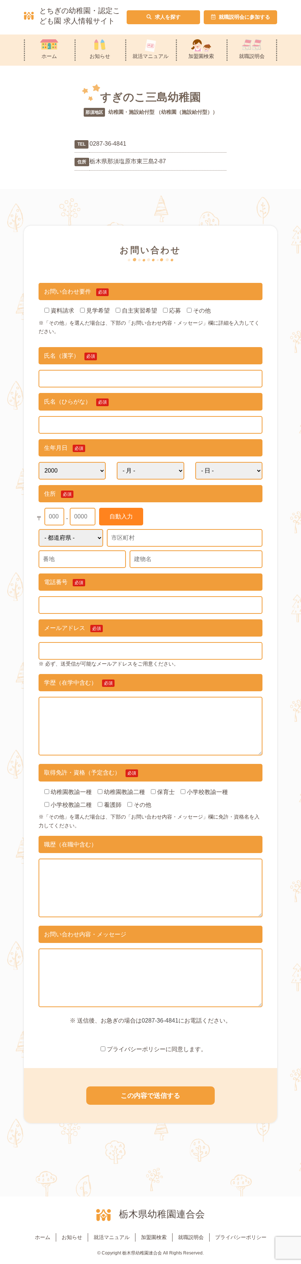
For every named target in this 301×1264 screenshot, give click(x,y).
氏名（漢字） (69, 356)
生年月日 (63, 448)
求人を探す (167, 17)
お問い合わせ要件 (75, 291)
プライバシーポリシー (240, 1237)
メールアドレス (72, 628)
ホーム (49, 56)
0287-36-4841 (160, 1020)
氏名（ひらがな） (75, 401)
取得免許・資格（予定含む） (90, 772)
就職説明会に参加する (243, 17)
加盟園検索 (201, 56)
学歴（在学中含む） (78, 683)
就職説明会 (252, 56)
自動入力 (121, 516)
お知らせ (100, 56)
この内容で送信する (150, 1095)
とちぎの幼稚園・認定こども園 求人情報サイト (79, 16)
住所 (58, 494)
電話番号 (63, 582)
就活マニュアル (150, 56)
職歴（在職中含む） (70, 844)
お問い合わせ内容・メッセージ (85, 934)
